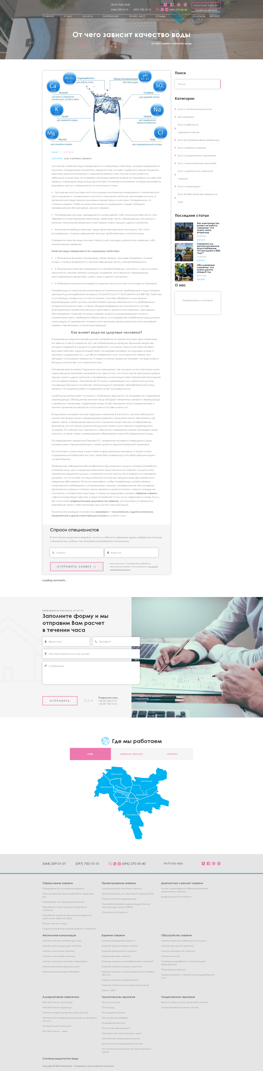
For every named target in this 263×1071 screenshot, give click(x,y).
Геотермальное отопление (56, 1026)
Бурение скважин (113, 935)
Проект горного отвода (54, 923)
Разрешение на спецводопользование (63, 901)
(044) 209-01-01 (120, 9)
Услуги (87, 16)
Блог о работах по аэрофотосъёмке (188, 128)
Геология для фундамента (116, 1028)
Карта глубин (109, 990)
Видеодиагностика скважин (176, 896)
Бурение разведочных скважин (118, 940)
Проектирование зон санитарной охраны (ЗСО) (128, 893)
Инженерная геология (113, 1023)
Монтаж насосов (170, 956)
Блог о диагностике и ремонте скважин (195, 175)
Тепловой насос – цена (55, 1031)
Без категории (186, 116)
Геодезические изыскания (178, 996)
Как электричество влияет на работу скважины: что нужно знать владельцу (208, 228)
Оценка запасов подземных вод (119, 898)
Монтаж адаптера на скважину (178, 951)
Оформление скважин (57, 883)
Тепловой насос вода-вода (57, 1007)
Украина (172, 754)
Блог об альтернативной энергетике (198, 140)
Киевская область (131, 754)
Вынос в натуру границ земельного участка (184, 1002)
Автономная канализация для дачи (60, 966)
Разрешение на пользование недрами (63, 888)
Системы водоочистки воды (60, 1058)
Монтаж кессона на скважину (177, 945)
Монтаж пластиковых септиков (58, 956)
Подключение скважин (173, 969)
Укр (212, 16)
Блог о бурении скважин (77, 159)
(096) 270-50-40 (178, 9)
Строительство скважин (114, 912)
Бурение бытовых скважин (116, 956)
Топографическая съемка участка (179, 1007)
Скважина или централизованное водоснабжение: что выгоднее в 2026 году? (208, 248)
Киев (90, 754)
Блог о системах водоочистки (195, 109)
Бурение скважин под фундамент (120, 980)
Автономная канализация (59, 935)
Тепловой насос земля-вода (57, 1002)
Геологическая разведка (115, 1017)
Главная (48, 16)
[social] (158, 9)
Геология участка (111, 1002)
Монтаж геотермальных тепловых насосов (65, 1012)
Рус (217, 16)
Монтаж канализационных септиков (61, 945)
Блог (179, 16)
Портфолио (111, 16)
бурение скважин (147, 493)
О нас (68, 16)
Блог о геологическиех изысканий (197, 163)
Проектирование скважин (119, 883)
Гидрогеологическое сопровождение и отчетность (69, 928)
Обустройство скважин (176, 935)
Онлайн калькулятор (206, 10)
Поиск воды (108, 1007)
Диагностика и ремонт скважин (182, 883)
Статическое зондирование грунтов (121, 1038)
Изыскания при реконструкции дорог (122, 1033)
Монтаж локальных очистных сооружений (64, 961)
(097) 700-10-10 (142, 9)
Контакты (199, 16)
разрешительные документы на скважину (95, 501)
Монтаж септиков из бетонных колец (61, 940)
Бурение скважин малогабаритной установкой (127, 961)
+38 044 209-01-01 (107, 700)
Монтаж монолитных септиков (58, 951)
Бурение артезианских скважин (119, 951)
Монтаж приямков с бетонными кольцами (184, 940)
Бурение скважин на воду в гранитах (122, 966)
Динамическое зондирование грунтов (122, 1043)
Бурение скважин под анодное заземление (125, 985)
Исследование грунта (113, 1012)
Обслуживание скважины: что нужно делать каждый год (206, 268)
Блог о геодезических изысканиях (197, 155)
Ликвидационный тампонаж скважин (122, 888)
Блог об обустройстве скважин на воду (197, 198)
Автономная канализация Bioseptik (60, 971)
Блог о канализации (189, 186)
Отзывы (161, 16)
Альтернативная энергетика (60, 996)
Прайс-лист (137, 16)
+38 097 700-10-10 (107, 703)
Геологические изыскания (118, 996)
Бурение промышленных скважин (120, 945)
